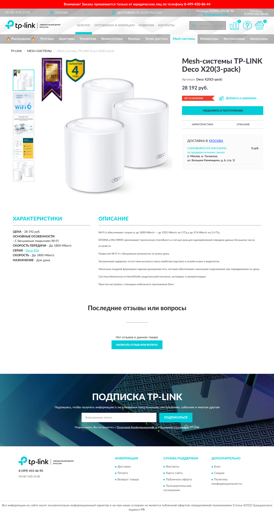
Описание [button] (243, 124)
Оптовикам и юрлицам (114, 25)
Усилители (88, 38)
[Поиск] (193, 25)
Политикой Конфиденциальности (137, 427)
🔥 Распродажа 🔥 (20, 38)
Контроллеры (234, 38)
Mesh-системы (184, 38)
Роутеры (47, 38)
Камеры (134, 38)
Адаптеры (66, 38)
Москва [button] (216, 141)
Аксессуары (259, 38)
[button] (215, 14)
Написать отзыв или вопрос (137, 345)
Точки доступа (156, 38)
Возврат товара (128, 479)
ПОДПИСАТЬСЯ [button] (176, 417)
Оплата (123, 473)
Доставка (124, 466)
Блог (217, 466)
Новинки (146, 25)
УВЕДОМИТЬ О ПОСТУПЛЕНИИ (223, 110)
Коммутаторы (112, 38)
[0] (259, 25)
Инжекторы (209, 38)
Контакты (166, 25)
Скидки (219, 473)
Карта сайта (174, 473)
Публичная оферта (179, 479)
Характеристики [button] (202, 124)
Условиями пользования (174, 427)
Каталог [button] (84, 25)
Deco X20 (32, 250)
